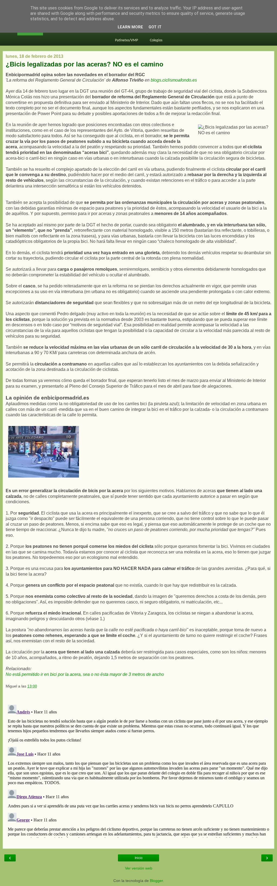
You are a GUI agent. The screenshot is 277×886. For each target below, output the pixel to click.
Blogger (156, 880)
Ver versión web (138, 868)
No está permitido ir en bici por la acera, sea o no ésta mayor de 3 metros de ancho (85, 674)
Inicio (139, 858)
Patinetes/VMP (126, 40)
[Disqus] (138, 770)
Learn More (130, 27)
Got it (155, 27)
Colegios (156, 40)
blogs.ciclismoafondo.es (174, 80)
